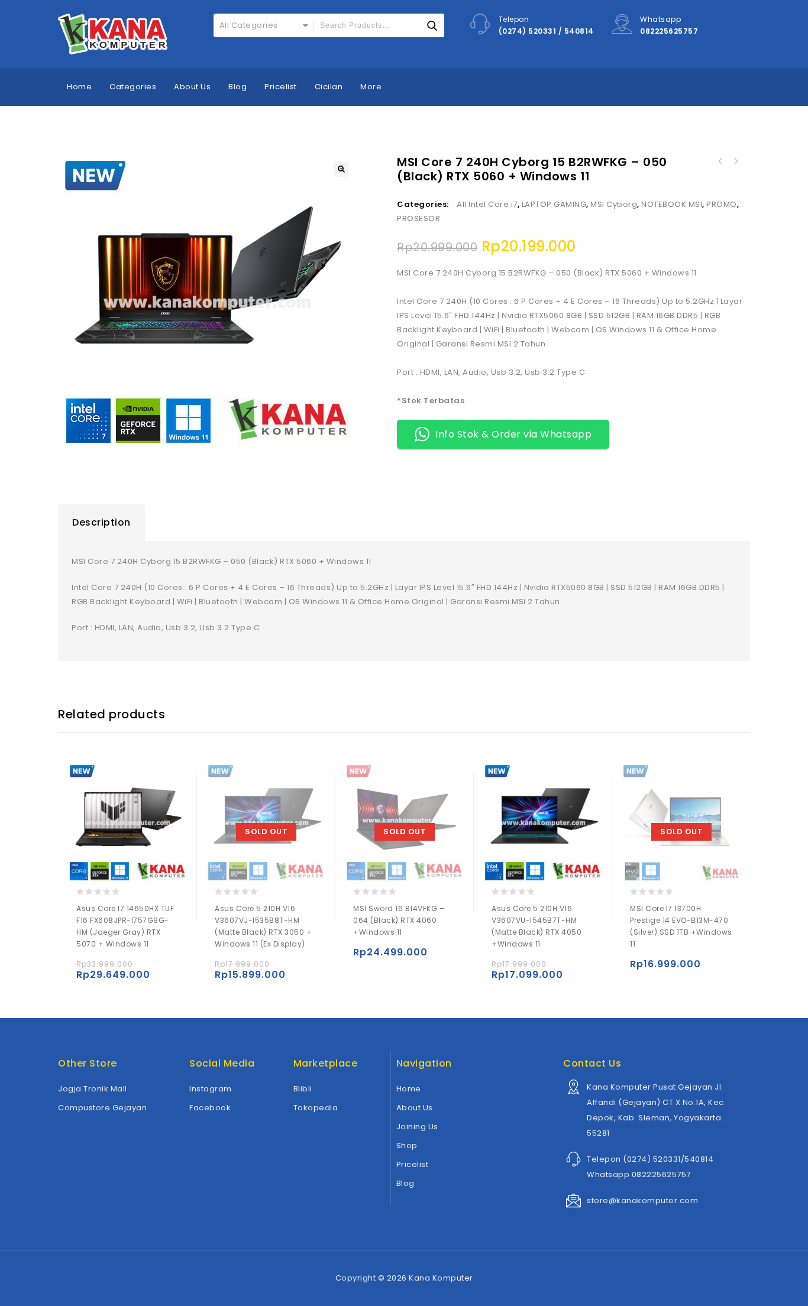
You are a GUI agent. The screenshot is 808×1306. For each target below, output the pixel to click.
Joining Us (417, 1126)
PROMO (721, 204)
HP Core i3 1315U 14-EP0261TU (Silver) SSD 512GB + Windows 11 (719, 161)
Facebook (210, 1107)
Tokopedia (315, 1107)
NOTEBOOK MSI (671, 204)
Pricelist (280, 86)
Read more (226, 969)
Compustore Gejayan (102, 1107)
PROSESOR (418, 218)
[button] (341, 169)
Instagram (210, 1088)
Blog (237, 86)
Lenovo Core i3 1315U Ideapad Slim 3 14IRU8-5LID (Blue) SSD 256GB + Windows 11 (735, 161)
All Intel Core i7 (487, 204)
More (371, 86)
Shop (407, 1145)
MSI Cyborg (613, 204)
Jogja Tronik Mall (92, 1088)
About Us (192, 86)
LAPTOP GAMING (554, 204)
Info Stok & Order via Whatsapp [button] (513, 434)
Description (101, 522)
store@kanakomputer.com (642, 1200)
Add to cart (87, 969)
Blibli (302, 1088)
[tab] (101, 523)
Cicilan (329, 86)
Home (79, 86)
